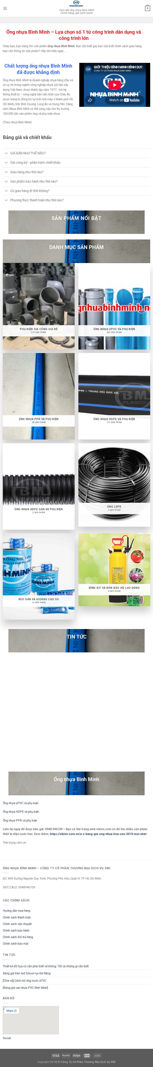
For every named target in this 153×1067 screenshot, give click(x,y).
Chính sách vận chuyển (17, 924)
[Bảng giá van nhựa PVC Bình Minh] (25, 988)
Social (7, 1038)
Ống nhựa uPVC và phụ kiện (20, 803)
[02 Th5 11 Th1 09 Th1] (76, 706)
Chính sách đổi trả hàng (18, 937)
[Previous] (7, 706)
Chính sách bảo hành (16, 930)
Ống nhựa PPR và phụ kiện (20, 820)
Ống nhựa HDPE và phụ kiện (21, 811)
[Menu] (5, 8)
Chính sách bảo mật (15, 943)
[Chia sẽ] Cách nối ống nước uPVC (24, 980)
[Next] (145, 706)
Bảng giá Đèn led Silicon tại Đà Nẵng (27, 973)
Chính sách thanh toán (17, 917)
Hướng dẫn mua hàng (16, 910)
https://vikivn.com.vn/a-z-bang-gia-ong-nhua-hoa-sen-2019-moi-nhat (98, 834)
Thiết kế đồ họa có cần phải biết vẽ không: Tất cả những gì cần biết (46, 966)
